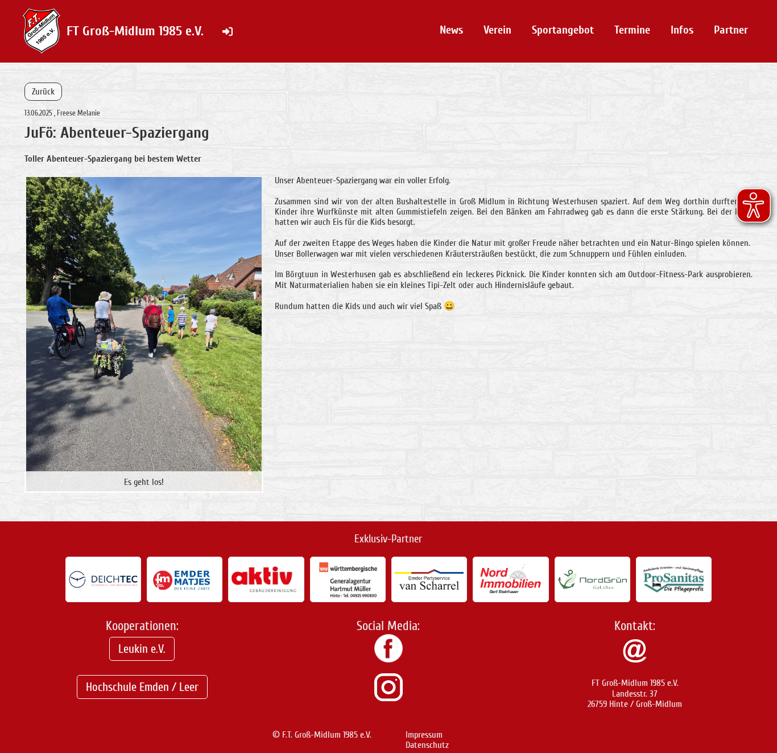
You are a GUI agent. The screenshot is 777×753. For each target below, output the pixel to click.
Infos (682, 29)
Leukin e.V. (142, 649)
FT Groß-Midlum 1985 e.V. (135, 31)
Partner (731, 29)
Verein (497, 29)
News (451, 29)
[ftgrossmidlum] (388, 698)
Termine (632, 29)
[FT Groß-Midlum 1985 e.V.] (388, 660)
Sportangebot (563, 29)
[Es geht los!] (143, 333)
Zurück (43, 92)
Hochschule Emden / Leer (142, 687)
